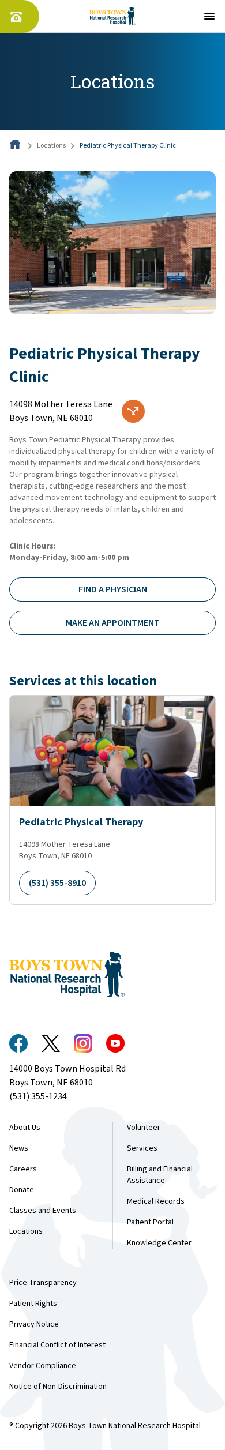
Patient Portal (150, 1222)
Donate (21, 1190)
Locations (51, 146)
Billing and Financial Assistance (160, 1174)
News (18, 1148)
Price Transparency (43, 1283)
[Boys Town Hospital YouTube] (115, 1043)
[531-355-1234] (19, 16)
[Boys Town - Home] (112, 16)
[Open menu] (209, 16)
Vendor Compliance (42, 1366)
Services (142, 1148)
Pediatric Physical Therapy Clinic (128, 146)
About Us (24, 1127)
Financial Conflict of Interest (57, 1345)
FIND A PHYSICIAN (112, 589)
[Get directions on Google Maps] (133, 411)
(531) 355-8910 (57, 883)
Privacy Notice (34, 1324)
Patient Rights (33, 1303)
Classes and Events (42, 1210)
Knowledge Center (159, 1243)
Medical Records (156, 1201)
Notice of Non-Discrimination (58, 1386)
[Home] (16, 146)
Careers (23, 1169)
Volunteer (143, 1127)
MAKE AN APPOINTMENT (113, 623)
